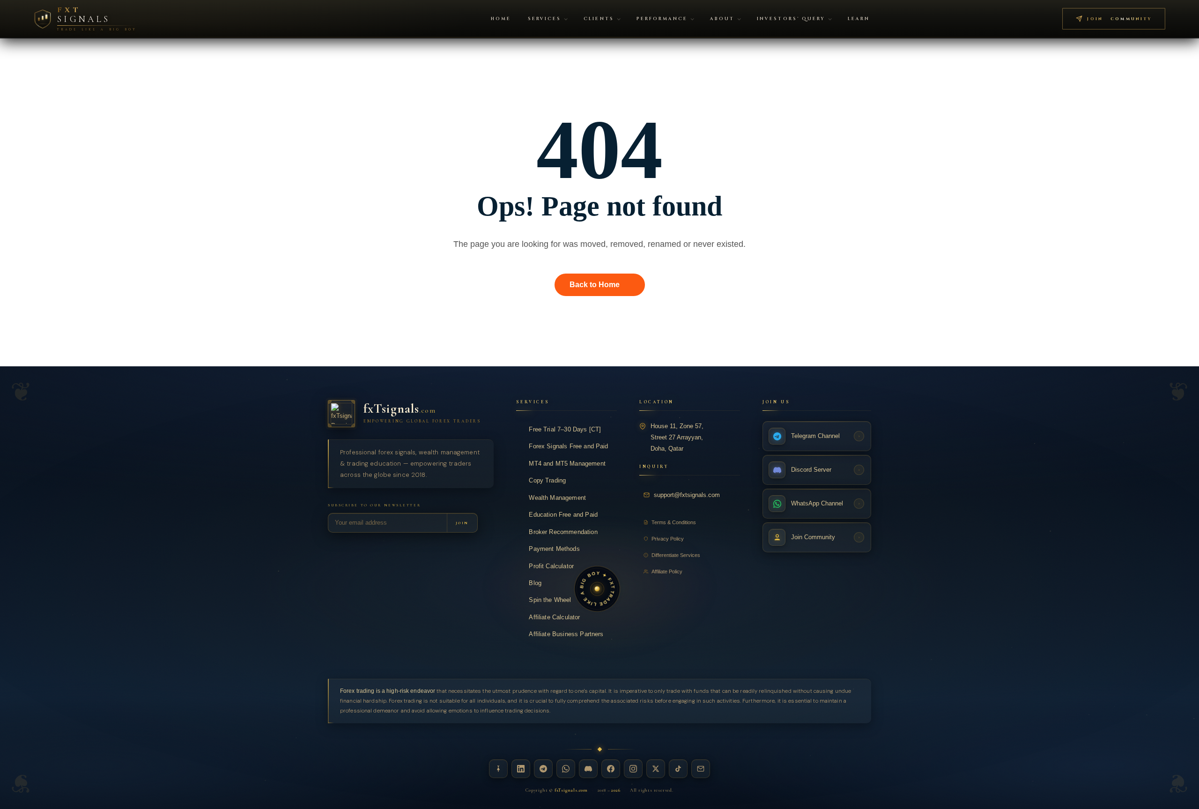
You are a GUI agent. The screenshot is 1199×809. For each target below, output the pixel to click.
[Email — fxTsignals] (700, 768)
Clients (599, 19)
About (722, 19)
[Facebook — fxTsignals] (610, 768)
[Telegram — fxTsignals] (543, 768)
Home (501, 19)
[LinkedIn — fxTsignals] (520, 768)
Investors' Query (791, 19)
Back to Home (595, 285)
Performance (662, 19)
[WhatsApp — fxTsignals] (565, 768)
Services (544, 19)
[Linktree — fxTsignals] (498, 768)
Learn (859, 19)
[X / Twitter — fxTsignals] (655, 768)
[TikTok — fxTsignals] (678, 768)
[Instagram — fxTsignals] (633, 768)
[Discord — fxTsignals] (588, 768)
